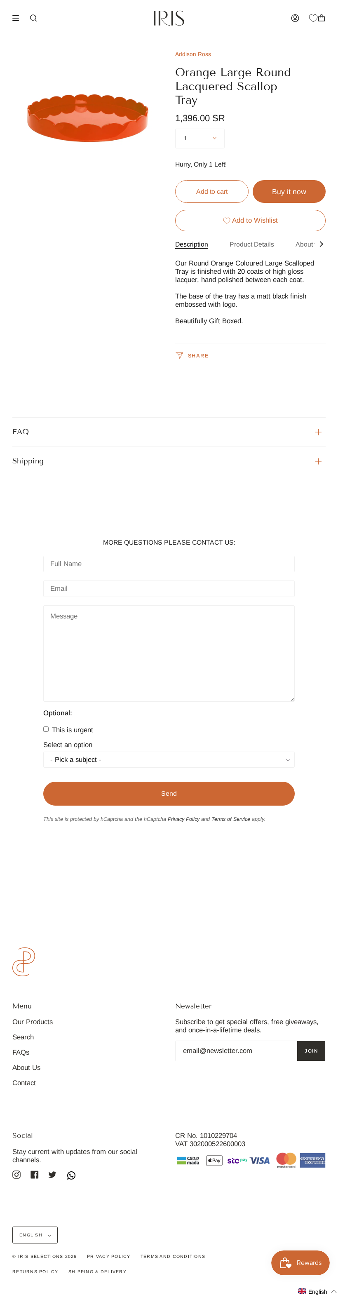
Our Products (32, 1022)
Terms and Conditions (173, 1256)
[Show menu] (18, 18)
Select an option (67, 745)
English (31, 1234)
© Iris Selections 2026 (44, 1256)
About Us (26, 1068)
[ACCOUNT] (295, 18)
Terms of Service (230, 819)
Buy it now (289, 192)
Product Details (252, 244)
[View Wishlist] (313, 18)
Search (23, 1037)
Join (311, 1050)
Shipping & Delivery (97, 1271)
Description (191, 244)
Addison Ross (193, 54)
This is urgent (71, 730)
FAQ (20, 431)
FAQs (20, 1052)
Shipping (28, 460)
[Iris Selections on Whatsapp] (71, 1176)
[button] (317, 1291)
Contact (24, 1083)
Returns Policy (35, 1271)
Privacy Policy (184, 819)
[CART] (321, 18)
